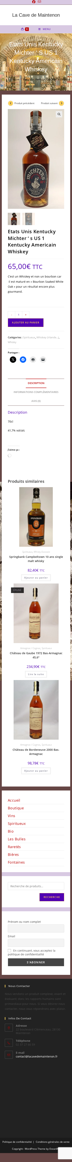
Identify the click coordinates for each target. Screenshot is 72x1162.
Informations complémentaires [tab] (36, 392)
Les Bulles (17, 839)
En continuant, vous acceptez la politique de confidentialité (31, 952)
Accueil (14, 800)
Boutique (16, 808)
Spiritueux (29, 337)
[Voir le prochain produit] (61, 103)
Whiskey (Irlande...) (47, 337)
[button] (59, 114)
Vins (11, 815)
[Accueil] (3, 79)
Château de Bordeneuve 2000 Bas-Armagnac (36, 752)
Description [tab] (36, 383)
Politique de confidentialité (17, 1142)
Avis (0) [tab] (36, 401)
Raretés (14, 846)
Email (11, 936)
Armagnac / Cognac (30, 648)
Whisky (12, 342)
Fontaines (16, 862)
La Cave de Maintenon (36, 15)
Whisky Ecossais (42, 551)
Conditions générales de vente (53, 1142)
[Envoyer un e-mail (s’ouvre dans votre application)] (39, 2)
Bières (13, 854)
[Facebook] (34, 2)
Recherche (52, 897)
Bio (11, 831)
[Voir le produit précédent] (10, 103)
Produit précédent (24, 103)
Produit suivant (49, 103)
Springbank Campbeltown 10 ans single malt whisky (36, 559)
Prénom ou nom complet (24, 922)
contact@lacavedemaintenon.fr (37, 1056)
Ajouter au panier (25, 322)
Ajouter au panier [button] (36, 577)
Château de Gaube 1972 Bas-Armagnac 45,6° (36, 655)
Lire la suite (36, 674)
